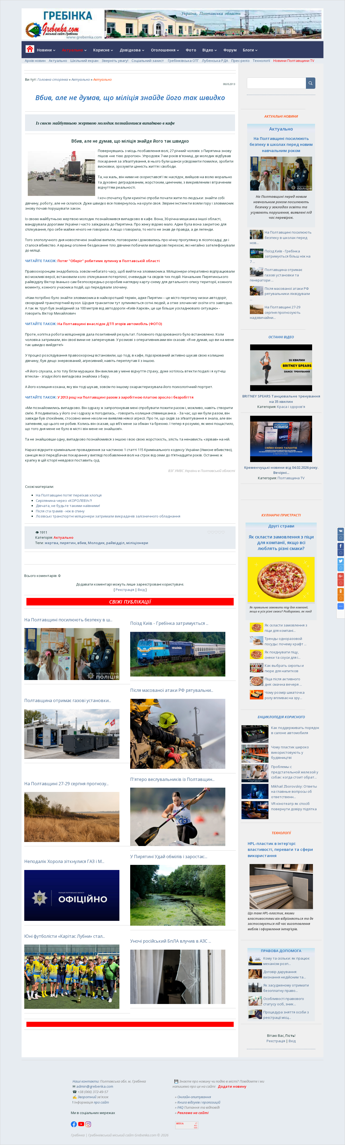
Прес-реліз (240, 60)
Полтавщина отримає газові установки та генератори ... (276, 275)
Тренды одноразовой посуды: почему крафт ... (285, 641)
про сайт (101, 1102)
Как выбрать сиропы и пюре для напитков (284, 668)
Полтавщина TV (291, 477)
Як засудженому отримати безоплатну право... (286, 988)
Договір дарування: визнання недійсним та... (284, 974)
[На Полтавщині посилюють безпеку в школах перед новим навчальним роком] (281, 189)
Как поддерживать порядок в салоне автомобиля (295, 730)
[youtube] (81, 1125)
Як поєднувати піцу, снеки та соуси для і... (283, 655)
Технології (261, 60)
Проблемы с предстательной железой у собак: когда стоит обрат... (294, 772)
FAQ (180, 1107)
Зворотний (87, 1096)
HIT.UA (180, 1123)
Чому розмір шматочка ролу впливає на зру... (285, 695)
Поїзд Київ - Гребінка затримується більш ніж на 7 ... (280, 256)
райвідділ (115, 542)
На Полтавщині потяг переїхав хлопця (69, 495)
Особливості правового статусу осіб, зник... (283, 1001)
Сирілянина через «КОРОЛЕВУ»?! (64, 500)
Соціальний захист (148, 60)
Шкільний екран (84, 60)
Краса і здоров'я (291, 406)
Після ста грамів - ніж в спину (60, 511)
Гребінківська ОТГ (183, 60)
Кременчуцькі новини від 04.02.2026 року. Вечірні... (281, 470)
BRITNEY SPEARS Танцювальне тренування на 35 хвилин (281, 399)
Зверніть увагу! (115, 60)
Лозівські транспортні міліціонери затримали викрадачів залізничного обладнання (108, 516)
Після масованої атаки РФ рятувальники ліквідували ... (280, 293)
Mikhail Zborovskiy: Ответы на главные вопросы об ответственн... (294, 791)
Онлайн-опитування (194, 1096)
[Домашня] (28, 50)
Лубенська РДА (215, 60)
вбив (81, 542)
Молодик (96, 542)
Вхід (141, 589)
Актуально (58, 60)
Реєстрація (125, 589)
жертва (51, 542)
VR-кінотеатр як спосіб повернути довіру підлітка (294, 806)
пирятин (68, 542)
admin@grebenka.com (94, 1086)
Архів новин (35, 60)
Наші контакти (85, 1081)
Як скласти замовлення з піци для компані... (286, 628)
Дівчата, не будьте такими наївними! (68, 505)
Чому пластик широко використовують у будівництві (290, 752)
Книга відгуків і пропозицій (198, 1102)
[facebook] (74, 1125)
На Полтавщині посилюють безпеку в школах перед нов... (281, 237)
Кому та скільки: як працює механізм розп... (286, 961)
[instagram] (88, 1125)
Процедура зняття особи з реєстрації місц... (286, 1015)
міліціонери (137, 542)
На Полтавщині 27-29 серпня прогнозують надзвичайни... (275, 312)
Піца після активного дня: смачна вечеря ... (283, 682)
